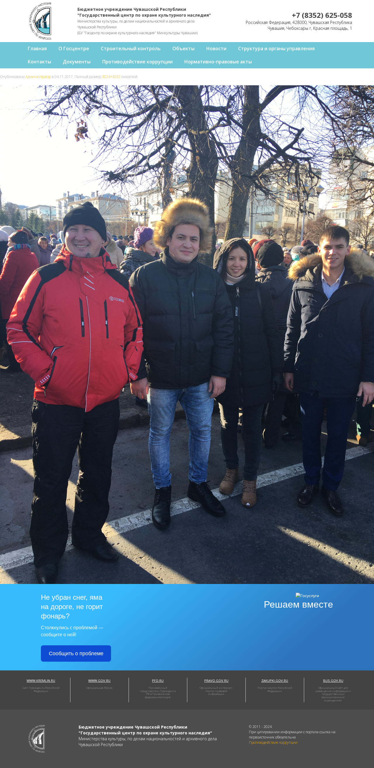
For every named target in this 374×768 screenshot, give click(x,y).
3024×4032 (111, 76)
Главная (37, 48)
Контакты (39, 61)
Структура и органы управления (276, 48)
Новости (216, 48)
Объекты (183, 48)
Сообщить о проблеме (76, 653)
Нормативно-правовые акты (218, 61)
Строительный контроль (131, 48)
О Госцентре (73, 48)
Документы (77, 61)
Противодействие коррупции (137, 61)
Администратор (38, 76)
